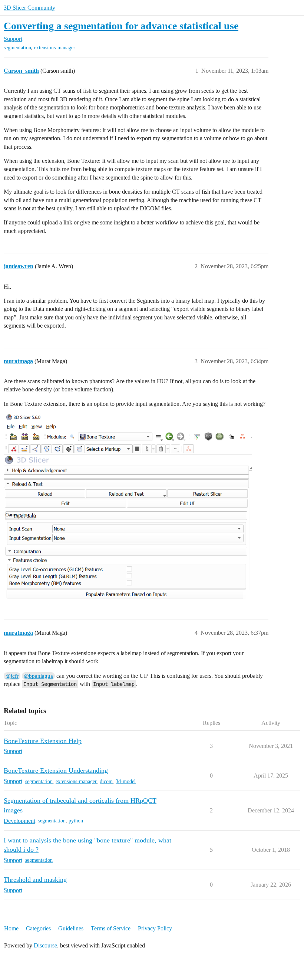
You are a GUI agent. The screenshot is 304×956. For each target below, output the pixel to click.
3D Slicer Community (29, 7)
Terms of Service (110, 928)
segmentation (17, 47)
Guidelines (70, 928)
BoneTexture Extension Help (43, 741)
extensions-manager (54, 47)
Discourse (45, 945)
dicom (106, 781)
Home (11, 928)
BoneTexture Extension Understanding (56, 770)
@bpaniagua (38, 676)
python (76, 821)
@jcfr (12, 676)
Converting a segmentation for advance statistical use (121, 26)
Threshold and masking (35, 879)
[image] (128, 506)
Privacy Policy (155, 928)
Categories (38, 928)
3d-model (126, 781)
